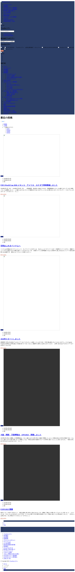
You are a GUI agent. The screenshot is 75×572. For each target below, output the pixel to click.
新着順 (5, 124)
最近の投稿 (6, 15)
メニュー (6, 567)
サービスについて (11, 78)
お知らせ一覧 (7, 558)
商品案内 (6, 6)
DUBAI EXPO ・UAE (9, 21)
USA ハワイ (9, 86)
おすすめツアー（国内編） (11, 9)
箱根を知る (9, 95)
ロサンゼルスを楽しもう (13, 84)
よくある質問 (7, 12)
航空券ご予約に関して (9, 10)
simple (7, 128)
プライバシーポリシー (9, 103)
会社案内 (6, 69)
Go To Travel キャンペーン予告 (14, 98)
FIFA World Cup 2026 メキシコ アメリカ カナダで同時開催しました (29, 185)
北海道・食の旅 (10, 94)
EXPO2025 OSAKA (8, 19)
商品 (5, 104)
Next (5, 525)
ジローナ (6, 18)
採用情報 (6, 538)
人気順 (5, 125)
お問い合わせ (7, 80)
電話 (5, 568)
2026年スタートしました (10, 339)
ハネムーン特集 (10, 75)
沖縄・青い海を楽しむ (12, 92)
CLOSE (2, 25)
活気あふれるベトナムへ (11, 246)
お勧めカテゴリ (9, 127)
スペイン (8, 83)
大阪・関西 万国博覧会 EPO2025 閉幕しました (21, 435)
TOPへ (5, 570)
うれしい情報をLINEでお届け (14, 77)
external (8, 132)
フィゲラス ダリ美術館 (10, 16)
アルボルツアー (8, 4)
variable (8, 131)
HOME (5, 107)
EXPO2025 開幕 (7, 509)
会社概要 (6, 71)
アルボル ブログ (8, 97)
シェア (7, 565)
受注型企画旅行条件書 (9, 106)
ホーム (5, 66)
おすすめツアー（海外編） (11, 7)
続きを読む (3, 194)
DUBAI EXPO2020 (8, 35)
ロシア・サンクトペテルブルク (14, 89)
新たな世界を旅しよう (12, 100)
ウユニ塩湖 (9, 87)
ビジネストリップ (11, 74)
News (2, 176)
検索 (2, 50)
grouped (8, 130)
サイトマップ (7, 13)
